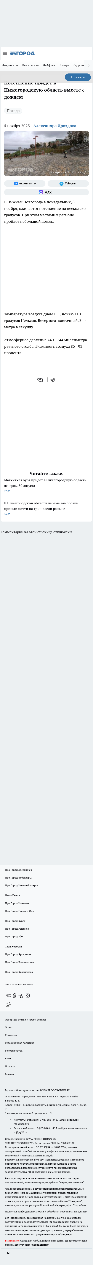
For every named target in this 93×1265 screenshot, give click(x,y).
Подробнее (79, 1205)
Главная (9, 1074)
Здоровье (80, 65)
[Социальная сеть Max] (46, 192)
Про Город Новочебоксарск (21, 885)
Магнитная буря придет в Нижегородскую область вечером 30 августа (45, 485)
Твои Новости (13, 946)
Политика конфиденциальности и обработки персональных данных (46, 1211)
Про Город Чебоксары (18, 877)
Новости (10, 1066)
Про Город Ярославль (18, 954)
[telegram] (54, 380)
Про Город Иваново (17, 903)
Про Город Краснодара (19, 972)
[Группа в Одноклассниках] (14, 995)
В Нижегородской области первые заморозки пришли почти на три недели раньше (41, 508)
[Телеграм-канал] (68, 183)
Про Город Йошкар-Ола (19, 911)
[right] (88, 65)
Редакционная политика (19, 1042)
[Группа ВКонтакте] (24, 183)
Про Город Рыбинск (17, 928)
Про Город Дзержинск (18, 869)
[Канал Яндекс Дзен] (27, 995)
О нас (8, 1027)
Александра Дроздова (54, 125)
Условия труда (13, 1050)
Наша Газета (12, 895)
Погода (13, 110)
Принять (78, 77)
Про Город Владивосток (19, 962)
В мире (64, 65)
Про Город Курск (15, 920)
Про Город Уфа (14, 936)
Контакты (11, 1035)
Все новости (30, 65)
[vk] (40, 380)
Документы (10, 65)
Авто (8, 1058)
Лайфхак (49, 65)
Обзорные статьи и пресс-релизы (25, 1019)
